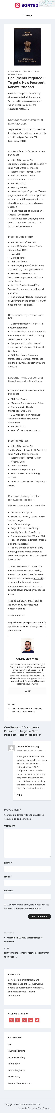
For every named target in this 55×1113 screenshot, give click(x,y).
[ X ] (50, 536)
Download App (16, 575)
